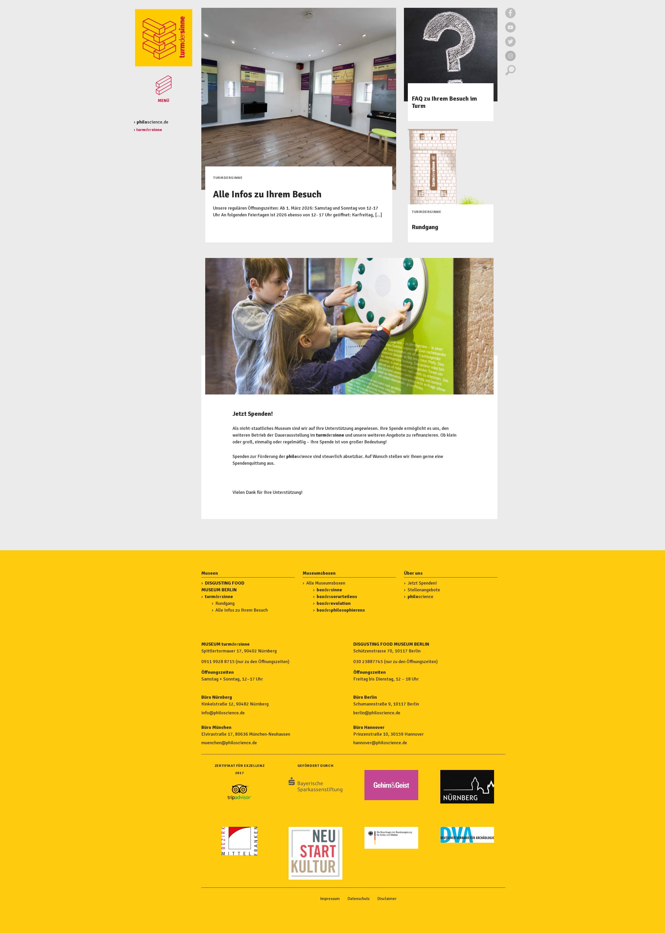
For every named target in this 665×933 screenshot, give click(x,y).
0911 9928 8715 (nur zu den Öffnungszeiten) (245, 661)
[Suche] (510, 74)
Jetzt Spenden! (422, 583)
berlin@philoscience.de (376, 713)
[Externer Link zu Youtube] (510, 31)
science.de (152, 122)
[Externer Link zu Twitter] (510, 45)
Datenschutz (359, 898)
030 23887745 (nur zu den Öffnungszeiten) (395, 661)
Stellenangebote (424, 590)
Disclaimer (387, 898)
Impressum (330, 898)
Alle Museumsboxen (325, 583)
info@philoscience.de (223, 713)
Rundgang (225, 603)
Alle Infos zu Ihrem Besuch (241, 610)
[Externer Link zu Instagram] (510, 59)
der (219, 596)
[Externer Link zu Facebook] (510, 17)
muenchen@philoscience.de (229, 743)
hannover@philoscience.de (380, 743)
